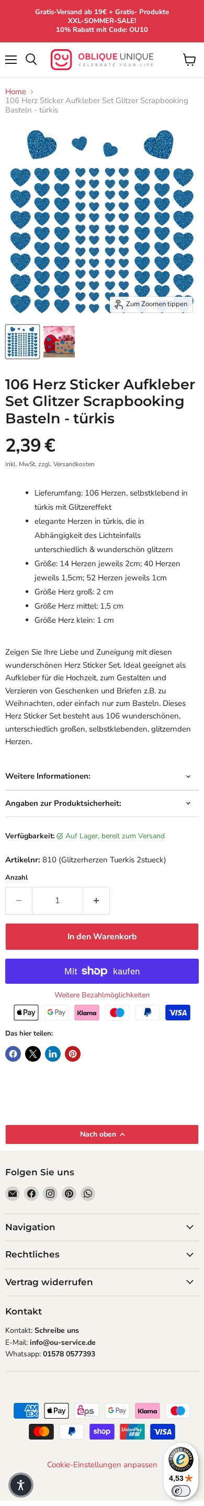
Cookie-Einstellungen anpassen (102, 1464)
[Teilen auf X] (33, 1054)
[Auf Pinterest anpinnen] (73, 1054)
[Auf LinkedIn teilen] (53, 1054)
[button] (20, 1485)
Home (15, 91)
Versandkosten (74, 464)
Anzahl (16, 878)
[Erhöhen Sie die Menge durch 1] (96, 900)
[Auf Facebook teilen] (13, 1054)
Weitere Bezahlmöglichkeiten (102, 995)
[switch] (181, 1491)
